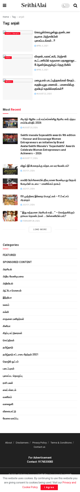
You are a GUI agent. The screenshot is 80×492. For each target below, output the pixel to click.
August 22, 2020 (44, 94)
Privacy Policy (39, 442)
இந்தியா (9, 81)
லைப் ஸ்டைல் (9, 389)
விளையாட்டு (9, 411)
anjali (21, 17)
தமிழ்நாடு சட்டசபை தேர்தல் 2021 (20, 354)
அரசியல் (7, 269)
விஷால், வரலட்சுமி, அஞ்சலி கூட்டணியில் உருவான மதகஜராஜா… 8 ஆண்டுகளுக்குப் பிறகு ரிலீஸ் (55, 61)
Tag (14, 17)
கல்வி (6, 311)
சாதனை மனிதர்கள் (13, 318)
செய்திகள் (8, 340)
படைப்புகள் (8, 368)
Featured (9, 255)
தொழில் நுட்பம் (11, 361)
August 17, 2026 (30, 158)
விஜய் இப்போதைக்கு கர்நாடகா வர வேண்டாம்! (44, 165)
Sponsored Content (17, 262)
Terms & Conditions (61, 442)
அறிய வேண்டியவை (13, 276)
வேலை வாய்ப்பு (10, 418)
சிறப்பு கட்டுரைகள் (12, 333)
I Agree (49, 487)
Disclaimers (22, 442)
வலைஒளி (8, 404)
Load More (40, 229)
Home (6, 17)
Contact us (39, 447)
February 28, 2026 (31, 221)
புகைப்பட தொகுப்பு (12, 33)
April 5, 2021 (42, 46)
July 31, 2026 (28, 171)
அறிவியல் (8, 283)
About (8, 442)
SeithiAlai (33, 5)
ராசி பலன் (8, 382)
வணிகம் (7, 397)
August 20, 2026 (30, 128)
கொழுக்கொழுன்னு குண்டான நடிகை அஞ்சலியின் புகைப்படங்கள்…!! (52, 36)
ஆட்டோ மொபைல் (12, 290)
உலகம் (6, 304)
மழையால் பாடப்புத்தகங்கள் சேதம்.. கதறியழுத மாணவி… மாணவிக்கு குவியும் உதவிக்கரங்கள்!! (54, 85)
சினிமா (8, 57)
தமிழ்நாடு (8, 347)
